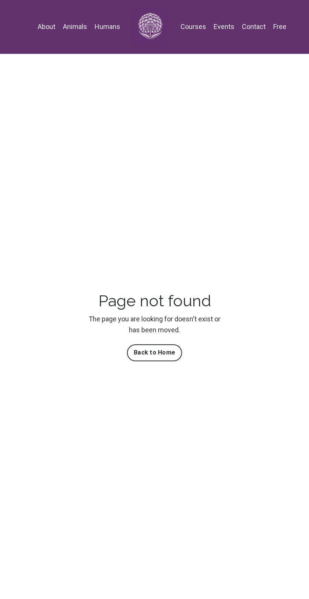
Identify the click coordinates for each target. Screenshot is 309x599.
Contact (254, 27)
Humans (107, 27)
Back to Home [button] (154, 352)
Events (224, 27)
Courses (193, 27)
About (46, 27)
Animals (75, 27)
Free (279, 27)
